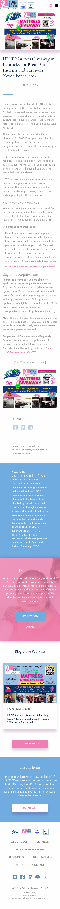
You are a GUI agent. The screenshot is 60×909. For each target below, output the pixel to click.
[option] (30, 696)
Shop (19, 865)
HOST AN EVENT (30, 808)
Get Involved (30, 617)
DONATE (30, 627)
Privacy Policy (30, 893)
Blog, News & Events (30, 850)
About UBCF (19, 842)
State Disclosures (30, 896)
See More (30, 744)
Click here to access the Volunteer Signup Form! (29, 267)
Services (43, 842)
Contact (38, 865)
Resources (16, 857)
